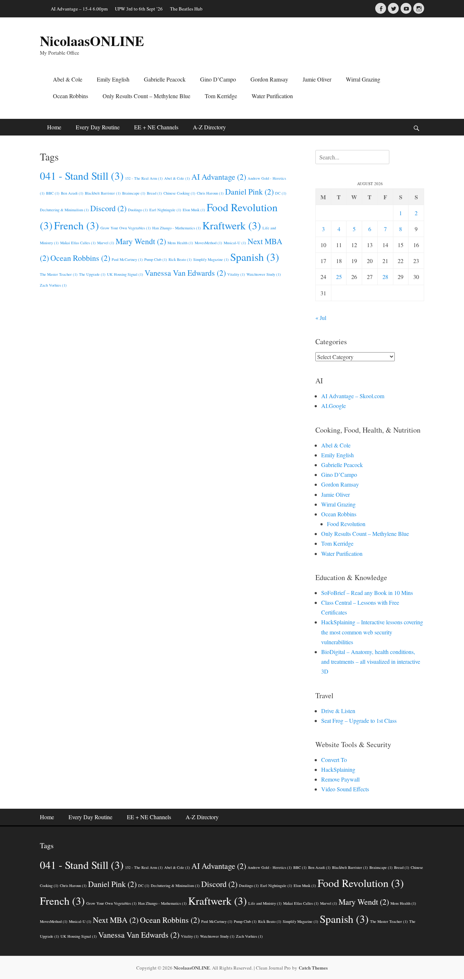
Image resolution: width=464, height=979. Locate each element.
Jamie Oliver (317, 79)
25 (339, 276)
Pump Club (155, 259)
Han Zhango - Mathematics (176, 227)
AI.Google (333, 405)
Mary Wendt (141, 241)
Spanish (254, 257)
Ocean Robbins (70, 96)
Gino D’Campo (218, 79)
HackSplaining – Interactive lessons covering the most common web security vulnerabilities (372, 631)
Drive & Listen (338, 711)
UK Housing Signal (125, 274)
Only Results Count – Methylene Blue (146, 96)
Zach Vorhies (53, 285)
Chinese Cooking (179, 193)
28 (385, 276)
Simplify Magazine (211, 259)
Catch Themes (313, 967)
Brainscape (133, 193)
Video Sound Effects (345, 789)
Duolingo (138, 209)
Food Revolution (346, 524)
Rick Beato (180, 259)
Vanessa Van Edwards (185, 272)
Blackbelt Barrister (103, 193)
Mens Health (180, 242)
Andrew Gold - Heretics (270, 867)
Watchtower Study (263, 274)
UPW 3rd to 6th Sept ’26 (139, 8)
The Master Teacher (59, 274)
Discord (108, 208)
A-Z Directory (209, 127)
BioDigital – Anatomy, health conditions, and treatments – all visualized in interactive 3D (370, 661)
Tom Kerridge (221, 96)
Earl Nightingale (165, 209)
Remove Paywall (340, 779)
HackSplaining (338, 769)
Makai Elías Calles (78, 242)
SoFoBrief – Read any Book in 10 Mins (367, 592)
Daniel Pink (249, 191)
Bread (154, 193)
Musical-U (235, 242)
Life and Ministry (265, 903)
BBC (52, 193)
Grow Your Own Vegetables (125, 227)
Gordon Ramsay (269, 79)
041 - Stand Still (82, 175)
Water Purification (272, 96)
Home (54, 127)
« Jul (320, 317)
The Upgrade (92, 274)
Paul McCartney (127, 259)
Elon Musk (194, 209)
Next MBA (115, 920)
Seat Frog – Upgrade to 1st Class (359, 720)
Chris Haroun (210, 193)
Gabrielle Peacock (165, 79)
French (76, 225)
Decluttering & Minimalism (64, 209)
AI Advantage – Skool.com (352, 396)
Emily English (113, 79)
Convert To (334, 759)
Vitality (236, 274)
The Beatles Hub (186, 8)
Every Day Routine (98, 127)
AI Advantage (218, 176)
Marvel (105, 242)
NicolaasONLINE (92, 41)
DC (280, 193)
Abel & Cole (67, 79)
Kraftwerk (231, 225)
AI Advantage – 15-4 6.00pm (79, 8)
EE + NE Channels (156, 127)
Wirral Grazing (363, 79)
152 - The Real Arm (144, 178)
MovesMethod (208, 242)
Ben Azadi (72, 193)
